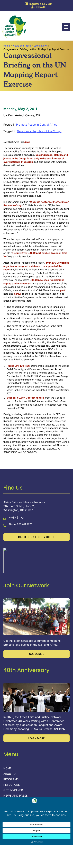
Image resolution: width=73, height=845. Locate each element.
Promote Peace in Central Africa (36, 124)
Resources (11, 784)
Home (7, 768)
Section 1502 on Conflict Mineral (26, 397)
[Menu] (66, 27)
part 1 (63, 290)
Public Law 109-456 (18, 365)
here (27, 141)
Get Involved (13, 790)
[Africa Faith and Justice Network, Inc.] (16, 560)
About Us (10, 773)
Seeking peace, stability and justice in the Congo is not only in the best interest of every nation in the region (35, 158)
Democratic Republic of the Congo (39, 131)
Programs (11, 779)
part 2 (17, 293)
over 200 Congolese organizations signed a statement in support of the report (36, 266)
